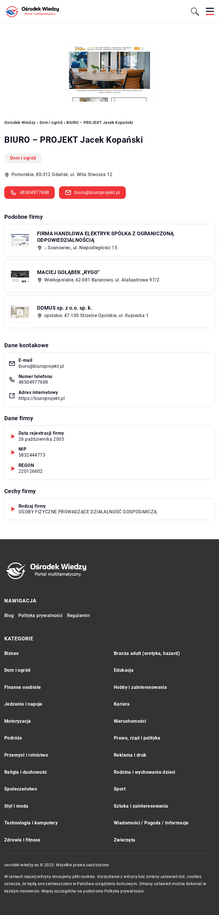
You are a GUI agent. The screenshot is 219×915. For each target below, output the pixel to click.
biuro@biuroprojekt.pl (97, 192)
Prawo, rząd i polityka (137, 738)
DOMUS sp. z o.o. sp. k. (64, 308)
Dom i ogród (23, 158)
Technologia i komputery (31, 823)
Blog (9, 615)
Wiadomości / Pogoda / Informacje (151, 823)
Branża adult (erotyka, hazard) (147, 653)
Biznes (11, 653)
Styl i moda (16, 806)
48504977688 (34, 192)
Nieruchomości (130, 721)
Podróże (13, 738)
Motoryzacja (17, 721)
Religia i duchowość (25, 772)
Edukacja (123, 670)
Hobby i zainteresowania (140, 687)
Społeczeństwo (20, 789)
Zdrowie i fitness (22, 840)
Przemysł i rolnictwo (26, 755)
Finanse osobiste (22, 687)
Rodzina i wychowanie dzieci (144, 772)
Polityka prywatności (40, 615)
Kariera (122, 704)
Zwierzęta (124, 840)
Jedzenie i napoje (23, 704)
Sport (119, 789)
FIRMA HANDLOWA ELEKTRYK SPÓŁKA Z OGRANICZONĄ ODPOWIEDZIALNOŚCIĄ (105, 236)
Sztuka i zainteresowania (141, 806)
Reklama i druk (130, 755)
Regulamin (78, 615)
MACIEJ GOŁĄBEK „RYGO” (68, 272)
